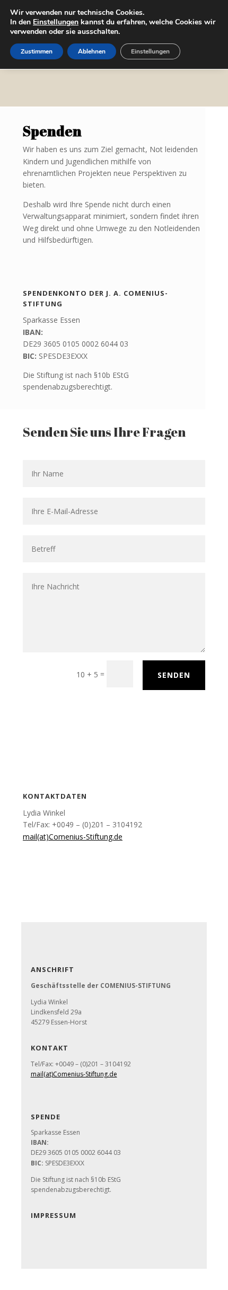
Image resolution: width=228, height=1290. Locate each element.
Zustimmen (36, 51)
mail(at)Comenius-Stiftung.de (72, 837)
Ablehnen (92, 51)
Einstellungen (55, 22)
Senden (173, 675)
